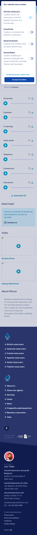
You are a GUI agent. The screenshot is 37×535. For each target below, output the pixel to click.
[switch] (31, 17)
